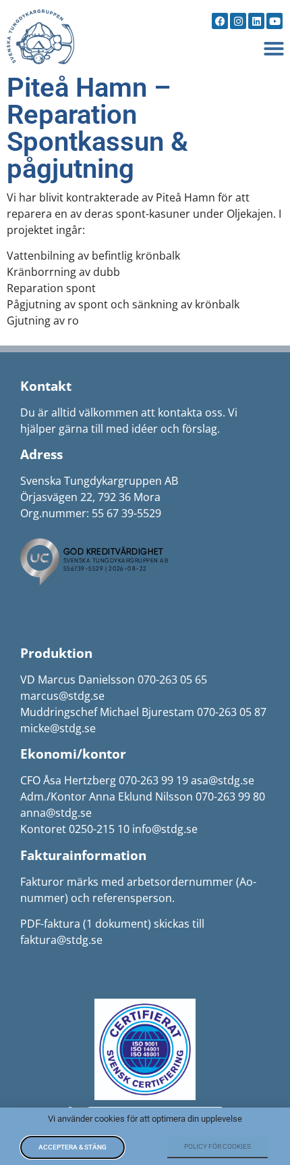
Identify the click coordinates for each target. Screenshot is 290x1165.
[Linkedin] (256, 21)
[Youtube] (274, 21)
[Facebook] (220, 21)
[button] (274, 48)
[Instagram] (238, 21)
